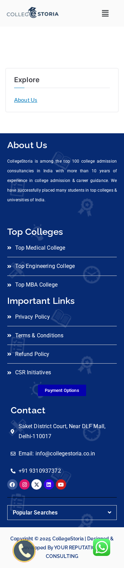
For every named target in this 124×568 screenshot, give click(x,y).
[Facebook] (12, 484)
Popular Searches (35, 512)
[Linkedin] (49, 484)
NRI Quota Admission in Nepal (64, 541)
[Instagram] (24, 484)
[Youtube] (61, 484)
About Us (25, 99)
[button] (105, 13)
